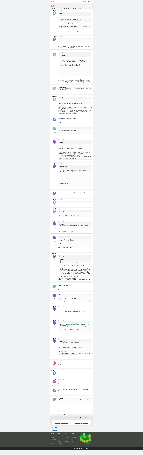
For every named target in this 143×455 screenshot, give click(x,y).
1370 (61, 8)
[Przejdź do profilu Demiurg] (54, 128)
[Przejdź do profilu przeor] (54, 142)
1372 (64, 8)
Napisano (61, 10)
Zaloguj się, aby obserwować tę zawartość (81, 5)
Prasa (65, 436)
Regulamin (77, 448)
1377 (73, 8)
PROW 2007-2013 (67, 441)
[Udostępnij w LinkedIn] (56, 430)
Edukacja (52, 442)
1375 (69, 8)
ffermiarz (54, 379)
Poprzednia (53, 8)
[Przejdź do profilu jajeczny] (54, 13)
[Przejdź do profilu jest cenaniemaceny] (54, 373)
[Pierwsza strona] (51, 8)
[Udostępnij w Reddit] (55, 430)
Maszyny (59, 440)
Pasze (65, 433)
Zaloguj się (81, 423)
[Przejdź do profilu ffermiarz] (54, 382)
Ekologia (52, 443)
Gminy (59, 433)
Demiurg (54, 126)
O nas (75, 448)
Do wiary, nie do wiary (53, 439)
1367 (55, 8)
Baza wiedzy (52, 436)
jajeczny (54, 10)
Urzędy (73, 441)
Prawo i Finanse (67, 437)
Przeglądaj (79, 1)
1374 (68, 8)
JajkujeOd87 (54, 117)
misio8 (54, 360)
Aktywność (84, 1)
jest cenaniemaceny (54, 370)
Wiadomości (73, 444)
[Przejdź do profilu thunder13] (54, 237)
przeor (54, 139)
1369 (59, 8)
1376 (71, 8)
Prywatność (85, 448)
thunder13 (54, 235)
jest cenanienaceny (54, 51)
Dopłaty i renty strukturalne (53, 438)
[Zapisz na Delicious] (54, 430)
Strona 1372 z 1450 (80, 8)
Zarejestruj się (61, 423)
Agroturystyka (52, 433)
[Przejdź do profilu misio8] (54, 363)
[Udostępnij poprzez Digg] (53, 430)
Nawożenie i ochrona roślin (60, 442)
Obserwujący (88, 5)
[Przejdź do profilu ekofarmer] (52, 6)
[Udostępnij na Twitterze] (51, 430)
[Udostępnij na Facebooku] (52, 430)
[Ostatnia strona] (76, 8)
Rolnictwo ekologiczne (74, 433)
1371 (62, 8)
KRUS (58, 437)
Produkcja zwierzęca (67, 440)
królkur (54, 396)
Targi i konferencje (74, 437)
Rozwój (73, 436)
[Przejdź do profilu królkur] (54, 399)
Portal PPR (75, 1)
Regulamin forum (81, 448)
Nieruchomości (60, 443)
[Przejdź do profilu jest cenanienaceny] (54, 54)
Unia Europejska (74, 440)
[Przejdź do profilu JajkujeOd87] (54, 119)
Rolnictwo (66, 444)
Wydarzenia (73, 445)
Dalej (75, 8)
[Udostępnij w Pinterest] (57, 430)
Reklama (88, 448)
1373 (66, 8)
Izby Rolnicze (59, 436)
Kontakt (91, 448)
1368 (57, 8)
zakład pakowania (54, 36)
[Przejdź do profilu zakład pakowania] (54, 39)
